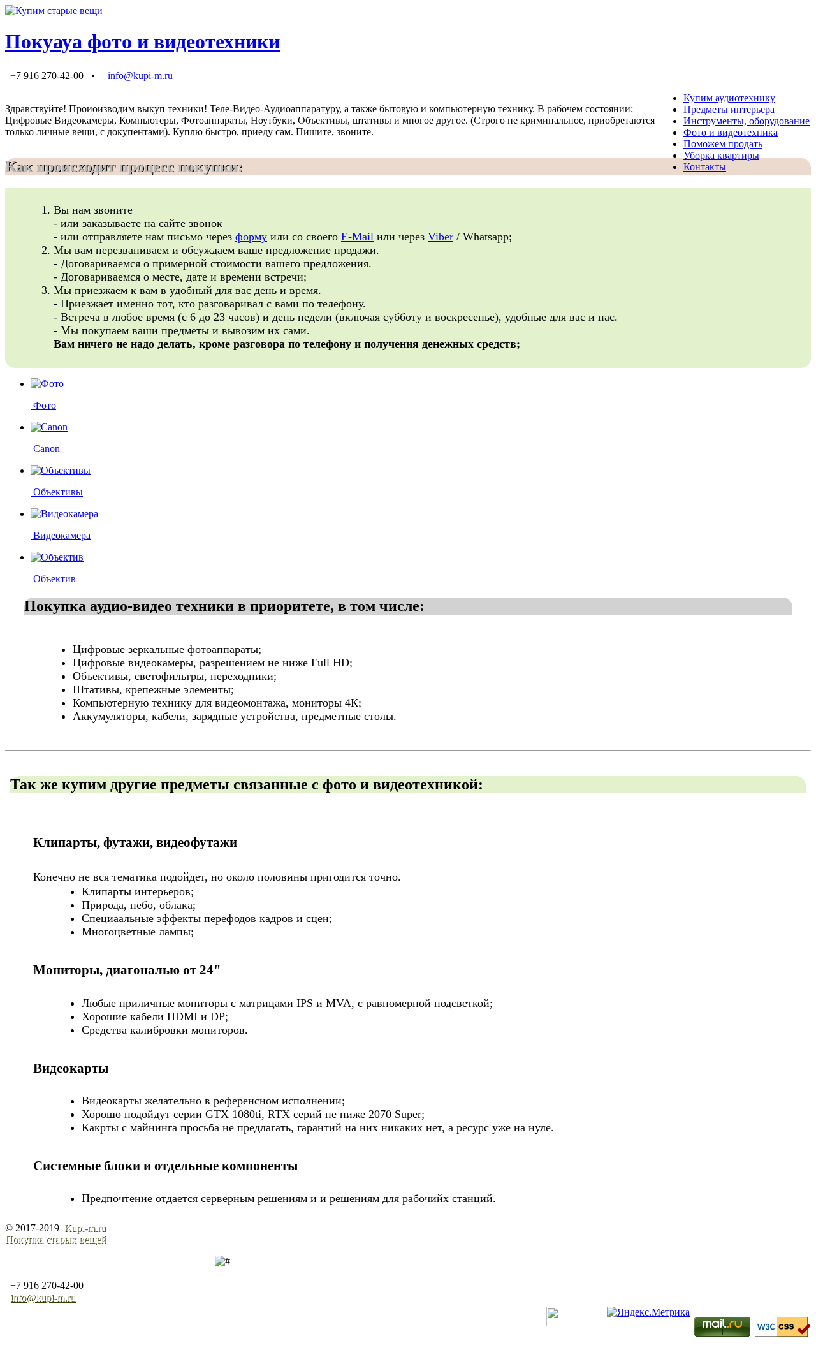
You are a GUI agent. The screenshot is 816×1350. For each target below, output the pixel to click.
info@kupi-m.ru (140, 75)
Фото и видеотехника (730, 132)
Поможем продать (722, 143)
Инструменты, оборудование (746, 120)
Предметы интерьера (729, 109)
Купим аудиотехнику (729, 97)
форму (251, 236)
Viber (440, 236)
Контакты (704, 166)
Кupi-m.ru (85, 1227)
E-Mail (357, 236)
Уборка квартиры (721, 155)
